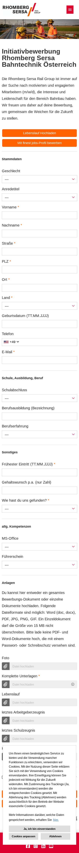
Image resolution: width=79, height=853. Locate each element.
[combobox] (39, 179)
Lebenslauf (11, 694)
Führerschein (12, 556)
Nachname (12, 225)
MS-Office (10, 538)
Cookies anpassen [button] (23, 836)
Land (7, 298)
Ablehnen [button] (55, 836)
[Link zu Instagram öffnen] (36, 846)
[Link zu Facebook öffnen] (28, 846)
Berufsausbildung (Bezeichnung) (28, 408)
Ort (6, 280)
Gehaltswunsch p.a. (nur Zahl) (26, 482)
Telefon (8, 334)
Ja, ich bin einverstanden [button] (39, 828)
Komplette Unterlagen (21, 676)
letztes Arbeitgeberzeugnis (23, 712)
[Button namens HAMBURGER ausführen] (70, 9)
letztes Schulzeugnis (18, 730)
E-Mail (8, 352)
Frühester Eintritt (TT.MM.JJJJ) (28, 464)
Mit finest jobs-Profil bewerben (39, 143)
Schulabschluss (14, 390)
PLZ (6, 261)
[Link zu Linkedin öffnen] (43, 846)
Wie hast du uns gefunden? (25, 500)
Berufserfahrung (15, 426)
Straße (8, 243)
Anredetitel (10, 189)
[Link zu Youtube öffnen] (51, 846)
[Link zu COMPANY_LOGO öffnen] (21, 9)
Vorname (10, 207)
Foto (5, 658)
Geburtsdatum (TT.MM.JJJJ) (25, 316)
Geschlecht (11, 171)
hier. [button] (56, 819)
